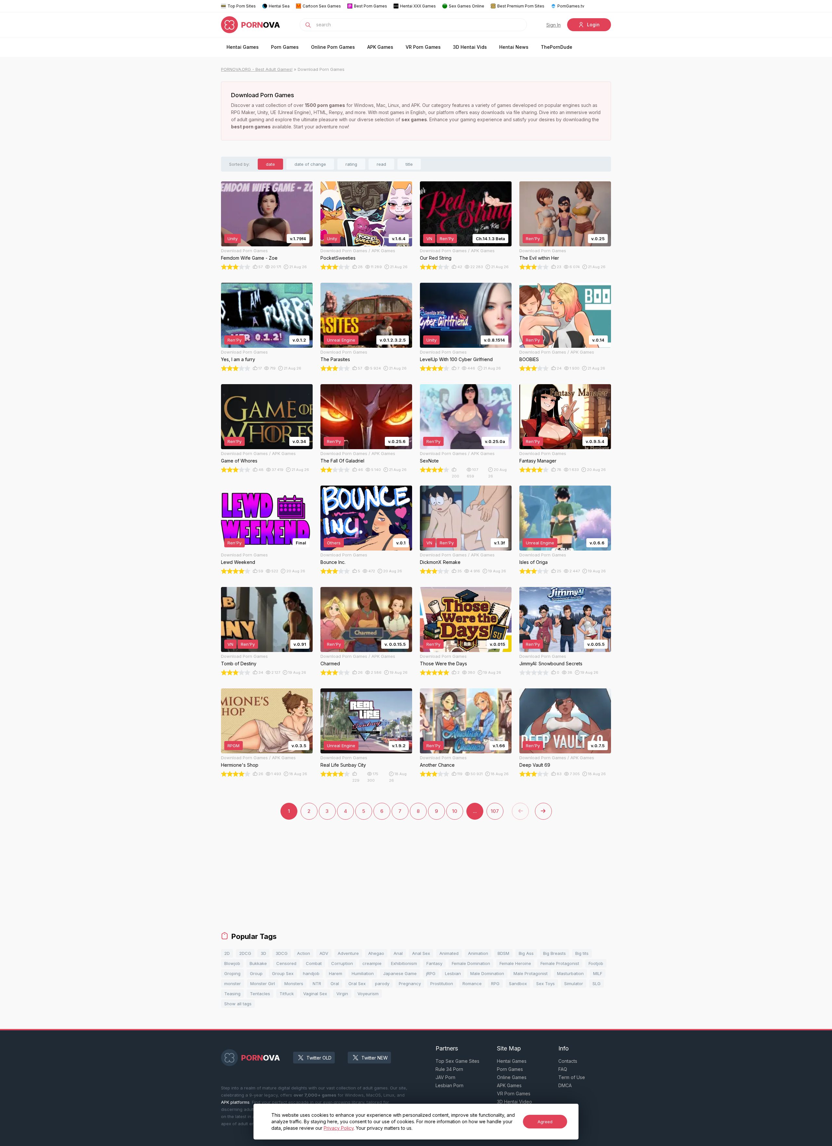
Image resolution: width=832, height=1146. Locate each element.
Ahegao (376, 953)
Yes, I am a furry (238, 359)
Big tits (582, 953)
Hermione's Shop (239, 765)
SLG (596, 983)
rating (351, 164)
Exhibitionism (404, 963)
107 (495, 811)
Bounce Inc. (332, 562)
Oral (335, 983)
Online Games (511, 1077)
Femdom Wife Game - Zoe (249, 258)
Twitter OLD (319, 1058)
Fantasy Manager (537, 460)
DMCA (565, 1085)
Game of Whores (239, 460)
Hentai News (513, 47)
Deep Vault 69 (534, 765)
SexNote (429, 460)
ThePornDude (556, 47)
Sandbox (518, 983)
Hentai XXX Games (418, 6)
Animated (449, 953)
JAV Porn (445, 1077)
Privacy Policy (339, 1128)
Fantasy (434, 963)
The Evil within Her (539, 258)
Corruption (342, 963)
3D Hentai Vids (470, 47)
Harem (335, 973)
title (409, 164)
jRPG (431, 973)
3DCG (282, 953)
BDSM (503, 953)
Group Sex (282, 973)
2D (227, 953)
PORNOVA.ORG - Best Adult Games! (256, 69)
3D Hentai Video (514, 1101)
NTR (317, 983)
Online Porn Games (333, 47)
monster (232, 983)
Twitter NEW (374, 1058)
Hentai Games (243, 47)
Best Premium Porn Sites (520, 6)
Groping (232, 973)
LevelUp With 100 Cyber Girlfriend (456, 359)
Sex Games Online (466, 6)
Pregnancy (410, 983)
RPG (495, 983)
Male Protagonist (531, 973)
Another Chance (437, 765)
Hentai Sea (279, 6)
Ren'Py (447, 238)
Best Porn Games (370, 6)
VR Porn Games (423, 47)
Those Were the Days (443, 663)
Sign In (553, 25)
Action (303, 953)
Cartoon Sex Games (322, 6)
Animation (478, 953)
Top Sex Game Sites (457, 1061)
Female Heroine (515, 963)
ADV (323, 953)
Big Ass (526, 953)
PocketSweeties (338, 258)
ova (260, 25)
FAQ (562, 1069)
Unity (233, 238)
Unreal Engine (341, 340)
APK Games (380, 47)
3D (263, 953)
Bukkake (258, 963)
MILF (597, 973)
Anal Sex (421, 953)
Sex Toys (545, 983)
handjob (311, 973)
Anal (398, 953)
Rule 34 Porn (449, 1069)
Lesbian (453, 973)
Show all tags (238, 1003)
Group (256, 973)
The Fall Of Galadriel (342, 460)
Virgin (342, 993)
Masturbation (570, 973)
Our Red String (435, 258)
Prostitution (441, 983)
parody (382, 983)
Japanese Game (400, 973)
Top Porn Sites (242, 6)
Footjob (596, 963)
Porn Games (285, 47)
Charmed (330, 663)
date (270, 164)
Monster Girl (262, 983)
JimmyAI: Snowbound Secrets (550, 663)
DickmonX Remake (440, 562)
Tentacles (260, 993)
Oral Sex (357, 983)
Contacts (567, 1061)
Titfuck (287, 993)
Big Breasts (554, 953)
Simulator (573, 983)
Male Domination (487, 973)
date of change (310, 164)
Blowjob (232, 963)
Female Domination (471, 963)
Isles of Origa (533, 562)
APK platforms (235, 1102)
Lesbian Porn (449, 1085)
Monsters (293, 983)
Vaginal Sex (315, 993)
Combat (314, 963)
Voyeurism (368, 993)
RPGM (234, 745)
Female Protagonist (559, 963)
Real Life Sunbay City (343, 765)
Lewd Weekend (238, 562)
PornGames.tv (570, 6)
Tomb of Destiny (238, 663)
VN (429, 238)
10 (454, 811)
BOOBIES (529, 359)
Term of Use (571, 1077)
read (381, 164)
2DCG (245, 953)
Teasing (232, 993)
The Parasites (335, 359)
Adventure (348, 953)
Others (334, 542)
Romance (472, 983)
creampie (372, 963)
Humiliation (363, 973)
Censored (286, 963)
